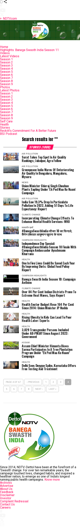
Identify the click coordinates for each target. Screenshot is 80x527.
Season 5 (6, 72)
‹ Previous (33, 382)
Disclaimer (7, 495)
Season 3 (6, 65)
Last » (52, 388)
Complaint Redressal (14, 501)
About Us (6, 489)
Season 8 (6, 81)
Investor (5, 498)
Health (4, 124)
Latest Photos (9, 90)
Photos (5, 87)
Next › (39, 388)
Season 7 (6, 78)
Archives (6, 483)
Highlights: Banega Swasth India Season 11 (29, 50)
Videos (5, 53)
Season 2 (6, 62)
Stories (5, 127)
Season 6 (6, 75)
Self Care (6, 121)
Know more (52, 479)
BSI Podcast (8, 134)
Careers (5, 507)
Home (4, 47)
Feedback (6, 492)
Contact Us (7, 504)
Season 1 (6, 59)
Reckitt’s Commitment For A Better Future (28, 131)
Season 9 (6, 84)
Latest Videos (9, 56)
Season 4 (6, 68)
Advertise (6, 486)
